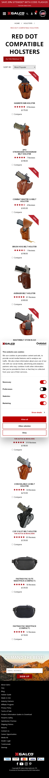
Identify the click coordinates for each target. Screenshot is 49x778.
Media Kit (4, 737)
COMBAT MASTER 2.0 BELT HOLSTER (24, 200)
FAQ (2, 688)
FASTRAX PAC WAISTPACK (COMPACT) (24, 627)
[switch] (43, 389)
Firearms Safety (7, 718)
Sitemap (4, 747)
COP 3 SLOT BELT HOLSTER (25, 532)
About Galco (5, 685)
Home (17, 23)
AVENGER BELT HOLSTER (24, 293)
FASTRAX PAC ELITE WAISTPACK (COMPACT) (24, 580)
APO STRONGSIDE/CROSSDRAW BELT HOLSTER (24, 152)
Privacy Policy (6, 708)
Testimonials (6, 744)
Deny (24, 433)
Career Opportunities (9, 734)
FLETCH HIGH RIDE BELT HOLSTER (24, 437)
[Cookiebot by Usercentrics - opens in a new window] (36, 343)
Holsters (28, 23)
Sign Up (24, 676)
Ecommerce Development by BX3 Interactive (24, 770)
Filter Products (14, 59)
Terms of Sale (6, 711)
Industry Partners (7, 701)
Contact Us (5, 731)
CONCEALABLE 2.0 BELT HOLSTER (24, 485)
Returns (4, 728)
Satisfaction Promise (8, 721)
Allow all (24, 419)
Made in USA (6, 698)
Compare (18, 114)
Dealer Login (6, 741)
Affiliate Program (7, 704)
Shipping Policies (7, 724)
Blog (3, 691)
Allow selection (24, 426)
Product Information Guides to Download (16, 714)
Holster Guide (6, 695)
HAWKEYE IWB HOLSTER (24, 103)
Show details (37, 412)
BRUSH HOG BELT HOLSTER (24, 247)
